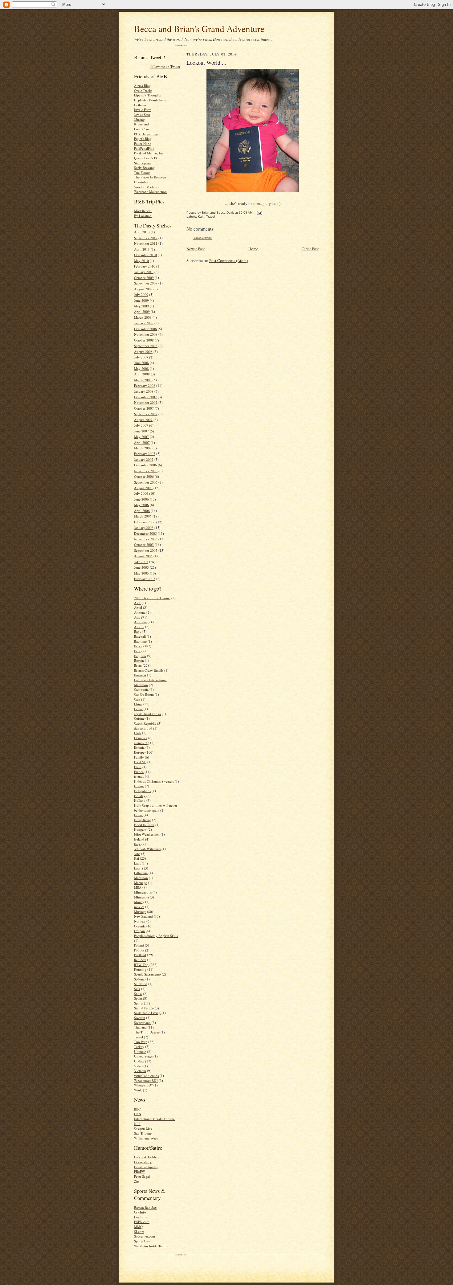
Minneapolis (143, 892)
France (139, 771)
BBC (137, 1109)
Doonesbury (143, 1162)
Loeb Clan (141, 129)
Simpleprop (142, 163)
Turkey (139, 1046)
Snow (138, 993)
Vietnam (140, 1070)
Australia (140, 622)
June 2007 (141, 431)
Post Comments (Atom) (228, 260)
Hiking (139, 786)
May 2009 (141, 306)
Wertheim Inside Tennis (151, 1246)
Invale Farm (142, 109)
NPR (137, 1123)
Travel (138, 1037)
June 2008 (141, 362)
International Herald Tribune (154, 1118)
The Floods (142, 172)
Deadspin (140, 1217)
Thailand (140, 1027)
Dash (137, 732)
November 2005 (145, 539)
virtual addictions (146, 1075)
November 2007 (145, 402)
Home (138, 814)
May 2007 (141, 436)
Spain (138, 998)
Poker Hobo (142, 143)
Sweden (139, 1017)
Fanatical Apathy (146, 1166)
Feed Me (140, 761)
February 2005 (144, 578)
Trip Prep (140, 1041)
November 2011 (145, 243)
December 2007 (145, 397)
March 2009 (143, 317)
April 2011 (142, 249)
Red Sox (140, 959)
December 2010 (145, 254)
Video (138, 1066)
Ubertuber (141, 182)
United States (143, 1056)
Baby (137, 631)
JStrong (139, 119)
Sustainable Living (147, 1012)
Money (139, 901)
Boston (139, 660)
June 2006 (141, 499)
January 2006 (143, 527)
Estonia (139, 747)
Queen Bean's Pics (147, 158)
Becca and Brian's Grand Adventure (199, 29)
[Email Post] (258, 212)
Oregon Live (143, 1128)
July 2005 (141, 561)
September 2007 (145, 413)
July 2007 (141, 425)
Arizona (139, 612)
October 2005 (144, 544)
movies (139, 906)
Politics (139, 950)
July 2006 (141, 493)
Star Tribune (143, 1133)
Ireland (139, 839)
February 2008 (144, 385)
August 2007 (143, 419)
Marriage (140, 882)
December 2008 (145, 328)
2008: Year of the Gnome (152, 597)
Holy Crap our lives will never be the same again (155, 807)
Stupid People (144, 1008)
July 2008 (141, 357)
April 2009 (142, 311)
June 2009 (141, 300)
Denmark (140, 737)
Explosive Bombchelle (150, 100)
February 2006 (144, 522)
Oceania (139, 926)
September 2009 (145, 283)
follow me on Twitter (165, 66)
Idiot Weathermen (147, 834)
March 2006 (143, 516)
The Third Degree (147, 1032)
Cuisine (139, 718)
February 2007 (144, 453)
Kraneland (141, 124)
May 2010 (141, 260)
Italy (137, 843)
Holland (139, 800)
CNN (137, 1113)
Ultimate (140, 1051)
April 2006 (142, 510)
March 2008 (143, 380)
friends (139, 776)
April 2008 (142, 374)
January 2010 (143, 271)
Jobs (137, 853)
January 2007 (143, 459)
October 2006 (144, 476)
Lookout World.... (206, 62)
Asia (137, 617)
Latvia (138, 868)
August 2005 (143, 556)
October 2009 (144, 277)
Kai (136, 858)
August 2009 (143, 289)
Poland (139, 945)
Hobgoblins (142, 790)
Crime (138, 708)
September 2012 (145, 237)
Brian (138, 665)
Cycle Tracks (143, 90)
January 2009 (143, 323)
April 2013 (142, 232)
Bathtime (140, 641)
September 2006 (145, 482)
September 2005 (145, 550)
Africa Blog (142, 85)
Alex (137, 602)
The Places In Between (150, 177)
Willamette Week (146, 1138)
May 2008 (141, 368)
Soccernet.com (144, 1236)
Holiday (139, 795)
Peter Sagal (142, 1176)
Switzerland (142, 1022)
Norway (139, 921)
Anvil (138, 607)
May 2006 (141, 504)
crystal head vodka (147, 713)
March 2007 (143, 448)
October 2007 (144, 408)
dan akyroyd (143, 728)
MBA (137, 887)
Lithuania (141, 872)
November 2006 (145, 471)
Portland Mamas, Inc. (149, 153)
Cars (137, 699)
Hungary (140, 829)
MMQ (138, 1226)
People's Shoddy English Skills (156, 935)
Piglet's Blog (143, 138)
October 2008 (144, 340)
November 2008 (145, 334)
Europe (139, 752)
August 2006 (143, 487)
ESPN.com (141, 1221)
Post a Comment (202, 238)
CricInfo (140, 1212)
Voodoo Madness (146, 187)
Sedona (139, 979)
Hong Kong (142, 819)
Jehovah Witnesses (147, 848)
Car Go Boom (144, 694)
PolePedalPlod (144, 148)
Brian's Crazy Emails (148, 670)
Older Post (310, 249)
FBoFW (139, 1171)
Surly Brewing (144, 167)
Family (139, 757)
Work (138, 1090)
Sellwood (140, 983)
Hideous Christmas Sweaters (154, 781)
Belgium (140, 655)
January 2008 (143, 391)
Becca (138, 646)
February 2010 (144, 266)
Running (140, 969)
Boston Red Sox (145, 1207)
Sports (138, 1003)
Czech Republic (145, 723)
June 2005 (141, 567)
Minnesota (141, 897)
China (138, 704)
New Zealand (143, 916)
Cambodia (141, 689)
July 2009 (141, 294)
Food (137, 766)
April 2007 (142, 442)
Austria (139, 626)
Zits (136, 1181)
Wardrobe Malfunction (150, 191)
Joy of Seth (142, 114)
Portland (140, 954)
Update (139, 1061)
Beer (137, 651)
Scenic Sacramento (147, 974)
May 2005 (141, 573)
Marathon (141, 877)
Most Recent (143, 210)
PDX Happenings (146, 134)
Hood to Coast (144, 824)
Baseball (140, 636)
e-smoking (141, 742)
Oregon (139, 930)
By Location (143, 215)
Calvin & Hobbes (146, 1157)
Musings (140, 911)
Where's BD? (143, 1085)
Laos (137, 863)
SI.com (139, 1231)
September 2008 (145, 345)
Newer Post (195, 249)
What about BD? (146, 1080)
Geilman (140, 105)
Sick (137, 988)
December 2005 (145, 533)
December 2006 (145, 465)
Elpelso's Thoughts (147, 95)
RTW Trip (141, 964)
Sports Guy (142, 1241)
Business (140, 675)
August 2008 (143, 351)
